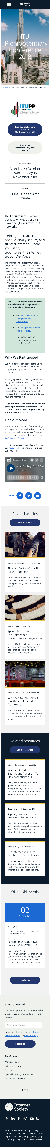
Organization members (15, 1079)
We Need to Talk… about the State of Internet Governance (25, 693)
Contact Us (35, 1137)
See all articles (25, 523)
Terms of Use (21, 1133)
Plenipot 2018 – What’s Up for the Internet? (25, 562)
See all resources (25, 750)
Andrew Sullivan (15, 448)
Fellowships (42, 88)
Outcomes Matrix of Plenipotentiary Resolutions (27, 319)
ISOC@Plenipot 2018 (20, 88)
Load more (25, 980)
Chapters (9, 1070)
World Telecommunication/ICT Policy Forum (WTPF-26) (25, 935)
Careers (8, 1140)
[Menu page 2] (25, 1090)
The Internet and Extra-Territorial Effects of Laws (25, 858)
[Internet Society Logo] (17, 1107)
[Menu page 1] (22, 1090)
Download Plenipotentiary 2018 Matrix (25, 147)
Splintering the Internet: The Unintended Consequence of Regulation (25, 627)
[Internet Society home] (25, 5)
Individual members (14, 1066)
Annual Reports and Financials (25, 1135)
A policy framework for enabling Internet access (25, 820)
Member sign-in (12, 1062)
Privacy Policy (31, 1036)
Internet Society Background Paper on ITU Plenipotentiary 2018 (25, 779)
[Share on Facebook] (19, 495)
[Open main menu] (9, 4)
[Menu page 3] (27, 1090)
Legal (32, 1133)
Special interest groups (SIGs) (19, 1074)
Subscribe (20, 1044)
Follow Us (20, 1140)
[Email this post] (37, 495)
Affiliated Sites (35, 1140)
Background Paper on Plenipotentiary (28, 329)
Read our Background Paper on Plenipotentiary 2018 (25, 129)
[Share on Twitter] (28, 495)
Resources (33, 88)
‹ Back (11, 496)
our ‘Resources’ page (14, 438)
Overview (6, 88)
